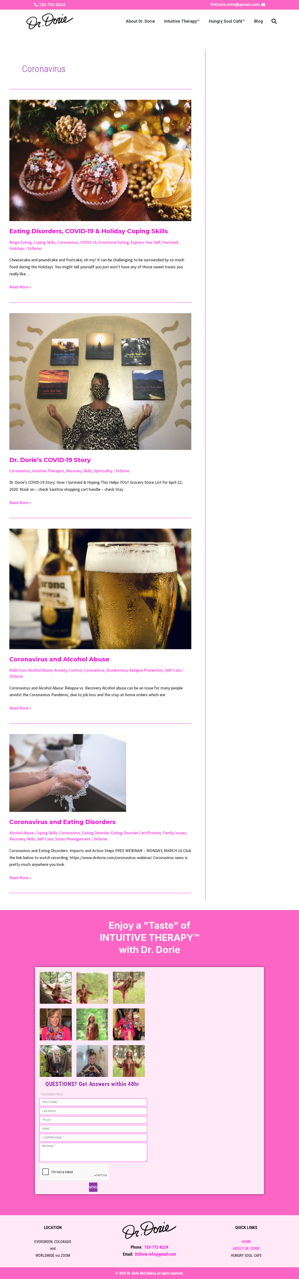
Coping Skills (45, 242)
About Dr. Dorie (140, 21)
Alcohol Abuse (40, 670)
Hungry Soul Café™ (227, 21)
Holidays (17, 248)
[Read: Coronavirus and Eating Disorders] (67, 772)
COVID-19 (88, 242)
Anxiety (60, 670)
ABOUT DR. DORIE (246, 1248)
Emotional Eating (113, 242)
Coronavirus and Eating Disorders (62, 822)
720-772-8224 (52, 4)
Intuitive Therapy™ (181, 21)
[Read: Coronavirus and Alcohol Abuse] (100, 588)
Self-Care (173, 670)
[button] (274, 21)
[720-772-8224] (36, 5)
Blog (258, 21)
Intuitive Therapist (48, 470)
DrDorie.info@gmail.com (235, 4)
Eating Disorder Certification (136, 832)
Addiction (17, 670)
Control (75, 670)
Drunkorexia (116, 670)
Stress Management (72, 839)
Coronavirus (67, 242)
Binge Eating (20, 242)
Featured (170, 242)
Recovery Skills (79, 470)
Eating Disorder (95, 832)
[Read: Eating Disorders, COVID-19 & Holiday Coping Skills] (100, 160)
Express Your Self (145, 242)
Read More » (20, 286)
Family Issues (174, 832)
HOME (246, 1242)
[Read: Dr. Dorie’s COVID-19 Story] (100, 380)
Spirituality (103, 470)
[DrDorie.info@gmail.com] (263, 5)
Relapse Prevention (146, 670)
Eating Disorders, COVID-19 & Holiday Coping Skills (88, 231)
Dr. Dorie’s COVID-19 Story (50, 460)
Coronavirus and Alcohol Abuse (59, 659)
